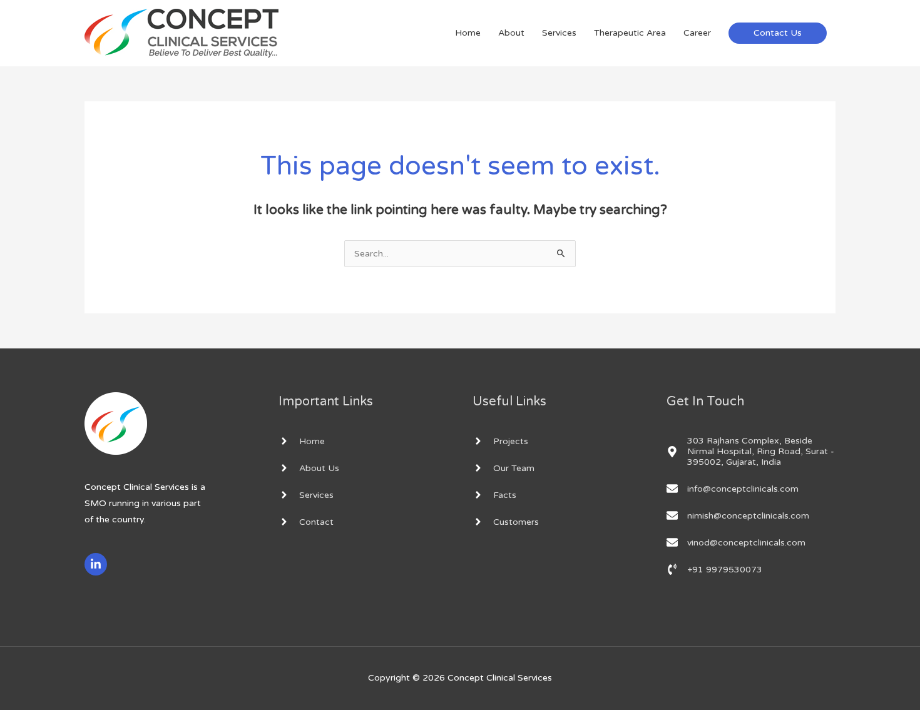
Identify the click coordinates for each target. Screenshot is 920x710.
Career (697, 33)
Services (559, 33)
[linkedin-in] (97, 564)
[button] (777, 33)
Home (468, 33)
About (511, 33)
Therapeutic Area (630, 33)
